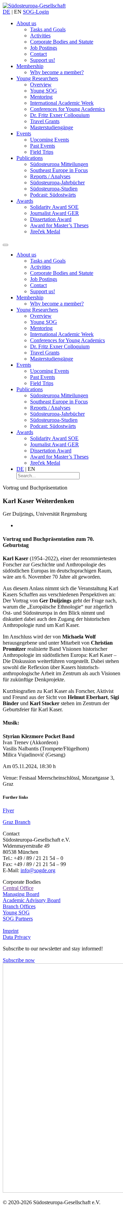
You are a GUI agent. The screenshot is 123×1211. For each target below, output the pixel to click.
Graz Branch (16, 822)
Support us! (42, 60)
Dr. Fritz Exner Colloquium (60, 115)
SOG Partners (18, 919)
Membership (29, 66)
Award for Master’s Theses (59, 225)
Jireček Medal (45, 231)
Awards (24, 201)
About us (26, 23)
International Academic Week (62, 103)
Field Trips (41, 152)
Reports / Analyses (50, 176)
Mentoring (41, 97)
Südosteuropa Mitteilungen (59, 164)
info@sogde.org (37, 870)
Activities (40, 35)
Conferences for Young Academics (67, 109)
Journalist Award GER (54, 213)
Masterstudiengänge (51, 127)
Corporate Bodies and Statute (61, 42)
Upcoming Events (49, 140)
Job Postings (43, 48)
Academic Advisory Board (31, 900)
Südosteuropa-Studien (54, 189)
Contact (38, 54)
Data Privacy (17, 937)
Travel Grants (44, 121)
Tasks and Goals (48, 29)
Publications (29, 158)
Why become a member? (57, 72)
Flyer (8, 810)
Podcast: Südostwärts (53, 195)
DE (6, 12)
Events (23, 133)
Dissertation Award (50, 219)
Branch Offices (19, 906)
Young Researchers (37, 78)
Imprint (10, 931)
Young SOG (43, 91)
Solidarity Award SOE (54, 207)
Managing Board (21, 894)
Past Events (42, 146)
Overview (41, 84)
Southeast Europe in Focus (59, 170)
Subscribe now (19, 960)
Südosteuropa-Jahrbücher (57, 182)
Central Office (18, 888)
